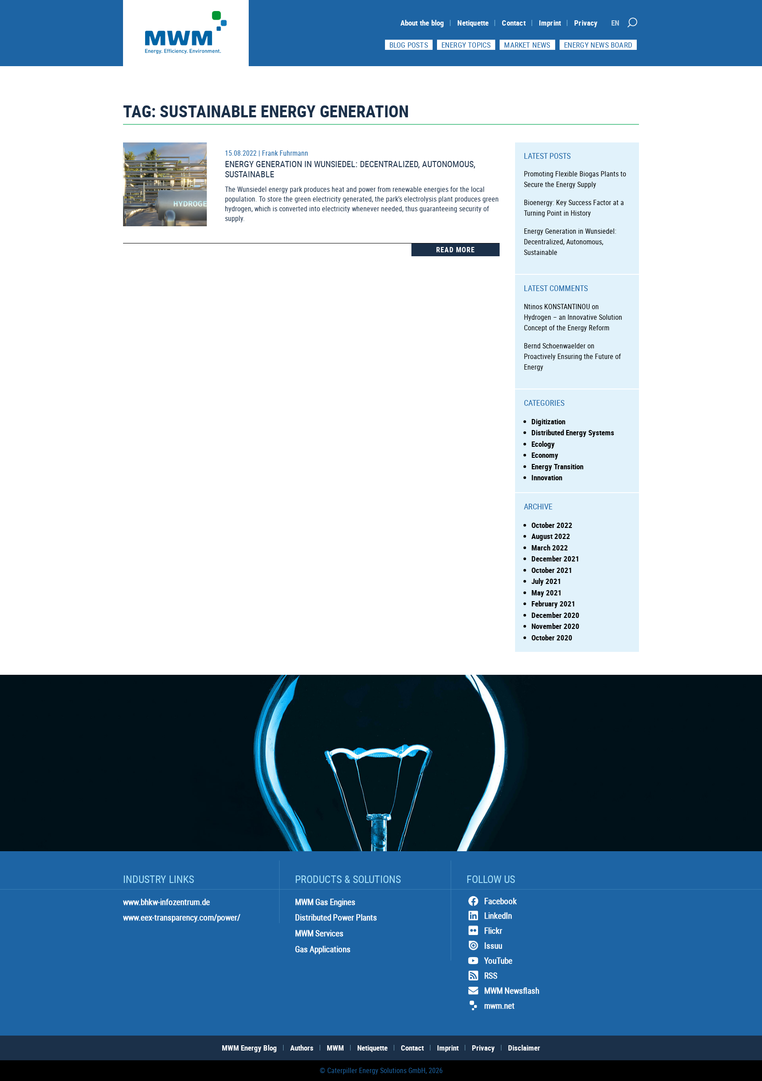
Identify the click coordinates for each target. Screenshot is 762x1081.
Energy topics (466, 45)
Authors (302, 1048)
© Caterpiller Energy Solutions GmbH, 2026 (381, 1070)
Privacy (586, 23)
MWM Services (319, 933)
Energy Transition (557, 466)
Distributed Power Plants (336, 917)
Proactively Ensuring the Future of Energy (572, 362)
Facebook (500, 901)
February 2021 (553, 603)
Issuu (493, 945)
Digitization (548, 421)
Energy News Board (598, 45)
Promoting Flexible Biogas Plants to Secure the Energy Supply (575, 179)
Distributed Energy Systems (572, 432)
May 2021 (546, 592)
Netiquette (473, 23)
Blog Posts (408, 45)
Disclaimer (524, 1048)
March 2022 (549, 547)
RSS (490, 975)
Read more (455, 249)
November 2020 (555, 626)
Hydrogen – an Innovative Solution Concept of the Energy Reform (573, 322)
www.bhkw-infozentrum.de (166, 902)
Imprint (550, 23)
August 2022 (550, 536)
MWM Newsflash (511, 990)
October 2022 (551, 525)
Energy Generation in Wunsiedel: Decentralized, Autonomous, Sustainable (350, 169)
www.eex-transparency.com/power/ (181, 917)
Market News (527, 45)
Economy (544, 455)
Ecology (543, 444)
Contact (513, 23)
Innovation (546, 477)
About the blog (422, 23)
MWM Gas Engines (325, 902)
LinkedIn (498, 915)
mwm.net (499, 1005)
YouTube (498, 960)
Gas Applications (323, 949)
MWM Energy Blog (249, 1048)
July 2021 (546, 581)
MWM (335, 1048)
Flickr (493, 930)
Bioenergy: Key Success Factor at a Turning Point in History (574, 208)
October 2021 (551, 570)
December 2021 (555, 559)
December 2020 (555, 615)
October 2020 (551, 637)
